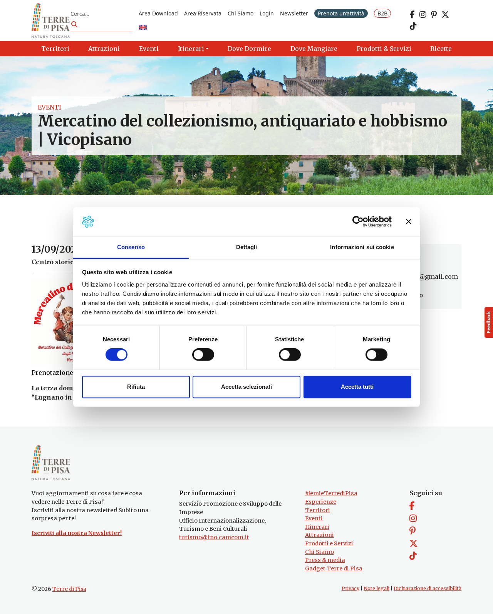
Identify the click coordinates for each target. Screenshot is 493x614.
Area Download (158, 13)
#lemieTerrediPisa (331, 493)
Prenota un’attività (341, 13)
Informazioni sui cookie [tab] (362, 247)
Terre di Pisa (69, 588)
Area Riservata (202, 13)
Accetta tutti (357, 386)
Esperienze (320, 501)
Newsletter (294, 13)
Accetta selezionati (246, 386)
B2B (382, 13)
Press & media (325, 560)
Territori (317, 510)
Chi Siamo (240, 13)
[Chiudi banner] (408, 221)
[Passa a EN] (143, 28)
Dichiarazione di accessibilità (427, 588)
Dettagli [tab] (246, 247)
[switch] (203, 355)
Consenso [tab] (131, 247)
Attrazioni (319, 534)
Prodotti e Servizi (329, 543)
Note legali (376, 588)
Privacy (350, 588)
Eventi (49, 107)
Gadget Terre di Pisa (333, 568)
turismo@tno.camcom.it (214, 537)
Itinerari (317, 526)
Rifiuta (136, 386)
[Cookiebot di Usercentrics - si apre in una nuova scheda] (358, 222)
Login (267, 13)
